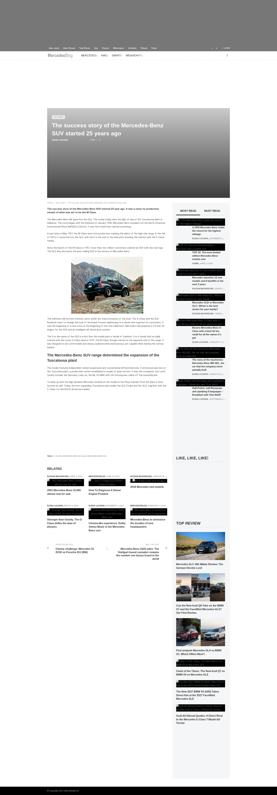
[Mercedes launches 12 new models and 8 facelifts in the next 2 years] (200, 272)
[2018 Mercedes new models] (149, 481)
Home (50, 203)
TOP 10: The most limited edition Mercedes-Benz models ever (206, 255)
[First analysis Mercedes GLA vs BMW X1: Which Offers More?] (200, 632)
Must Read (212, 210)
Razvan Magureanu (58, 476)
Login (227, 48)
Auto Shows (69, 48)
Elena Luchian (60, 140)
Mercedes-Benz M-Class (74, 456)
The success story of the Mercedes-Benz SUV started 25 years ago (97, 203)
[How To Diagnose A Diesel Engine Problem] (107, 482)
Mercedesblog (97, 476)
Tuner (154, 48)
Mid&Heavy (133, 55)
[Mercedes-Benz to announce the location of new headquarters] (148, 511)
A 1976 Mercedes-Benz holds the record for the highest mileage (208, 230)
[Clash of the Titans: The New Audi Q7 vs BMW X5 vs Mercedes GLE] (200, 663)
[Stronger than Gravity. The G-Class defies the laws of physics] (65, 511)
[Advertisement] (138, 22)
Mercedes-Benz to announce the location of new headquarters (147, 523)
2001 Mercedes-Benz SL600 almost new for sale (64, 492)
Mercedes (88, 55)
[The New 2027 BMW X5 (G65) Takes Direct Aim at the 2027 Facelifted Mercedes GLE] (200, 683)
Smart (116, 55)
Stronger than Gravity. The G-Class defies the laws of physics (64, 523)
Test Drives (84, 48)
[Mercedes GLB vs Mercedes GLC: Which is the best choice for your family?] (200, 297)
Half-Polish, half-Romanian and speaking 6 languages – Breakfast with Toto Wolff (207, 391)
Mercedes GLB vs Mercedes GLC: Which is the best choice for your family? (208, 306)
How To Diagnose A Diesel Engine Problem (105, 492)
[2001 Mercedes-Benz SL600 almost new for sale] (65, 482)
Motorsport (118, 48)
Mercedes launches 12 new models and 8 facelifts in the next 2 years (207, 281)
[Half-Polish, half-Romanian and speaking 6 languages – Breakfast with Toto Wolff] (200, 382)
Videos (143, 48)
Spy (96, 48)
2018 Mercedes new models (147, 487)
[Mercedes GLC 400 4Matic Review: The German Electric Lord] (200, 545)
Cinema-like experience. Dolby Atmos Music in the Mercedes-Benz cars (107, 527)
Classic (105, 48)
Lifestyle (132, 48)
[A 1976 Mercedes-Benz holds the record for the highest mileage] (200, 221)
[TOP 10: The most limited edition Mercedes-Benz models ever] (200, 247)
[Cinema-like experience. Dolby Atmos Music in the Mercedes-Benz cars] (107, 513)
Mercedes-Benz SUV (96, 456)
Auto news (54, 48)
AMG (104, 55)
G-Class (58, 456)
